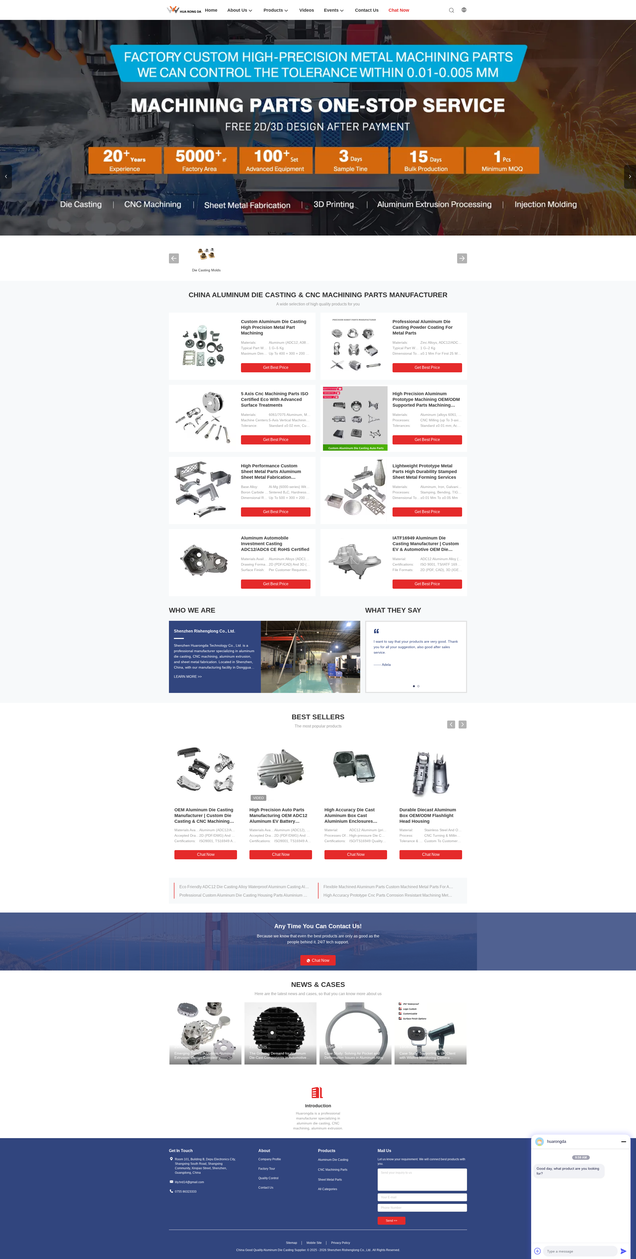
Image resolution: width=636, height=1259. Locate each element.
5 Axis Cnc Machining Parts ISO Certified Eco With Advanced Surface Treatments (274, 399)
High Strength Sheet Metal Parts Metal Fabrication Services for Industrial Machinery (388, 895)
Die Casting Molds (206, 270)
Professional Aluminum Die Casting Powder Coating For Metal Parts (423, 327)
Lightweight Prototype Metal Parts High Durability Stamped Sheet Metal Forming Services (425, 471)
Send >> (391, 1220)
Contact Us (265, 1187)
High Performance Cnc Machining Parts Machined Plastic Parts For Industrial (388, 887)
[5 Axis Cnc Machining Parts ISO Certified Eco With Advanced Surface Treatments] (203, 418)
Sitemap (291, 1243)
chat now (226, 854)
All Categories (327, 1189)
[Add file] (537, 1251)
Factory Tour (266, 1168)
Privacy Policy (340, 1243)
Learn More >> (188, 676)
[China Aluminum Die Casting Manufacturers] (318, 128)
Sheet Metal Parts (330, 1179)
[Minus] (624, 1142)
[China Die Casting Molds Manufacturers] (206, 253)
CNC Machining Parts (332, 1169)
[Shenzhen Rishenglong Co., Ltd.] (183, 10)
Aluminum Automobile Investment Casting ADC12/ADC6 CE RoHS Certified (275, 543)
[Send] (624, 1251)
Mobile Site (314, 1243)
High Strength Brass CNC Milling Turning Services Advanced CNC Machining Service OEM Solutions (244, 895)
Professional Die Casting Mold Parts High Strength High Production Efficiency (223, 815)
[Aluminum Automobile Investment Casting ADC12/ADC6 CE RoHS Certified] (203, 563)
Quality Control (268, 1178)
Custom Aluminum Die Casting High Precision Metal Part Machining (273, 327)
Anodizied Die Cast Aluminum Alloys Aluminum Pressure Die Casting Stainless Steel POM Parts (244, 887)
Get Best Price (275, 367)
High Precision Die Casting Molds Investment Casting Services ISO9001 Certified (298, 815)
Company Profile (269, 1159)
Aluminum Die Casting (333, 1160)
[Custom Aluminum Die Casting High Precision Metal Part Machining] (203, 346)
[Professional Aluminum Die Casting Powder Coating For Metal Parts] (355, 346)
